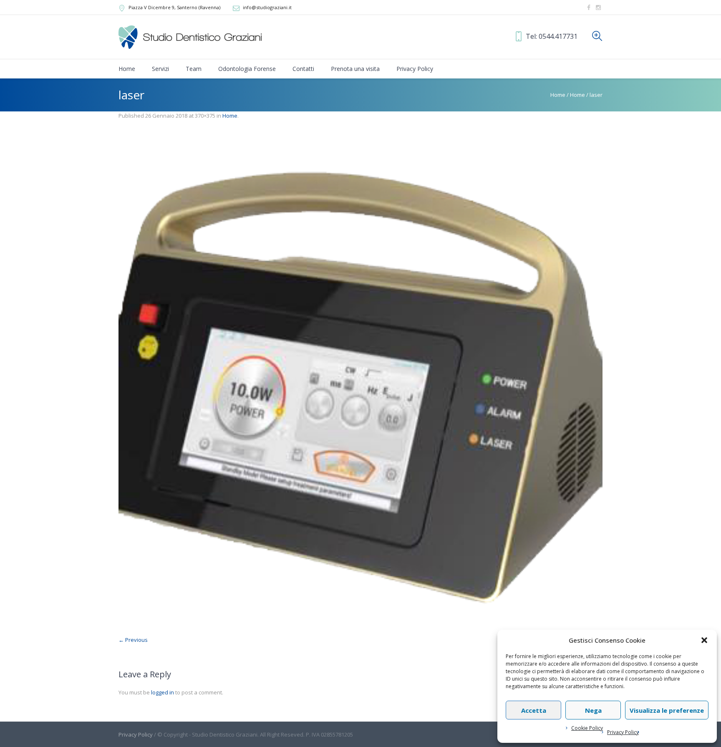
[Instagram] (598, 7)
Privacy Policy (623, 732)
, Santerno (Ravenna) (174, 7)
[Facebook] (589, 7)
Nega (593, 710)
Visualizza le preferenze (667, 710)
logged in (162, 692)
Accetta (533, 710)
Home (557, 94)
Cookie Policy (587, 728)
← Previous (133, 640)
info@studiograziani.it (267, 7)
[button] (704, 640)
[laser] (360, 381)
